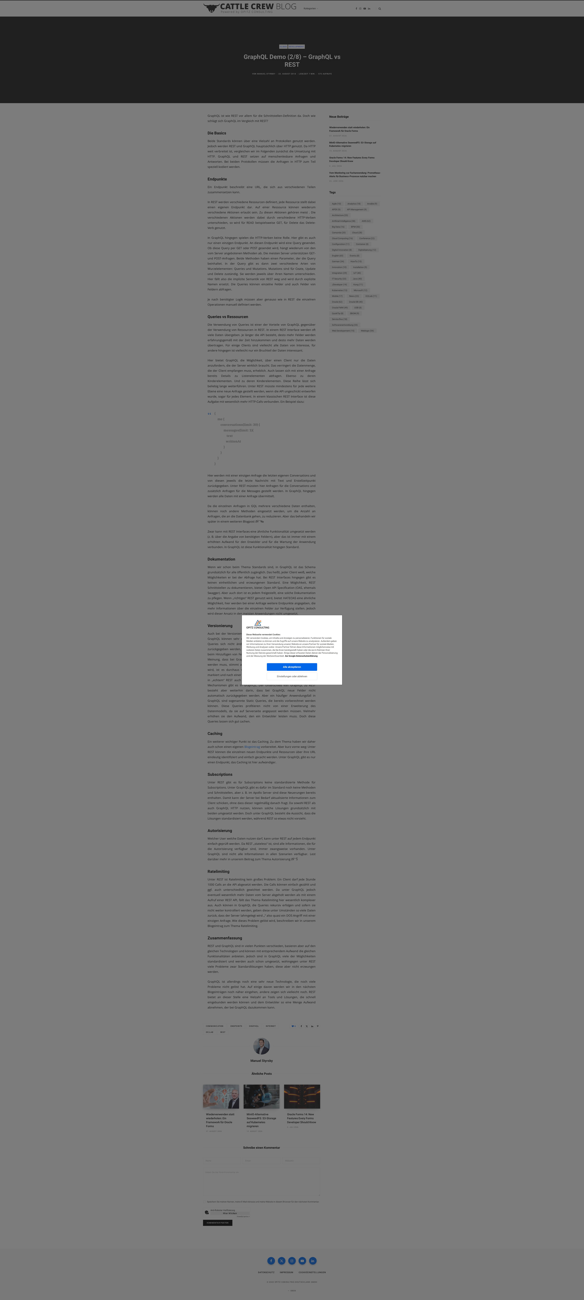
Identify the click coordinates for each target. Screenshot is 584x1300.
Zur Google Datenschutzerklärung (301, 656)
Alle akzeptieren (292, 666)
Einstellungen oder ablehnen (292, 676)
